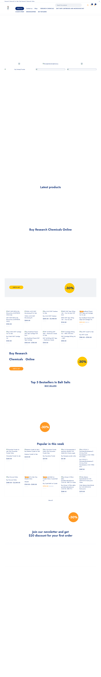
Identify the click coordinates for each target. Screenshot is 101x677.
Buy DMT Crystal (83, 335)
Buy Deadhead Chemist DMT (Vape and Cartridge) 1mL (86, 318)
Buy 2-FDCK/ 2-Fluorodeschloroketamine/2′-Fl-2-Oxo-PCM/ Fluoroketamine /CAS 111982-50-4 (86, 463)
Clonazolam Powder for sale (13, 456)
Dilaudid (27, 482)
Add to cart (16, 287)
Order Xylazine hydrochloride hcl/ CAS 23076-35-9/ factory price (86, 487)
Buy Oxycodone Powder (49, 456)
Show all (51, 500)
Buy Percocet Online (11, 480)
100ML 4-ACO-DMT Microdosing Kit (30, 317)
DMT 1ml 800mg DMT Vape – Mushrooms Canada (50, 339)
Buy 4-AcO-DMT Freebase (49, 316)
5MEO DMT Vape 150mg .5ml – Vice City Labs (67, 318)
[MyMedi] (19, 64)
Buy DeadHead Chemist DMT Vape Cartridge (32, 339)
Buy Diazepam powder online (68, 456)
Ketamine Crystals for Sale (31, 454)
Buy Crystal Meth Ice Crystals (50, 483)
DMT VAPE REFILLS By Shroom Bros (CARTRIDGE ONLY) (13, 319)
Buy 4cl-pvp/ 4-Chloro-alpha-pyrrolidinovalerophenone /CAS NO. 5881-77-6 (68, 487)
